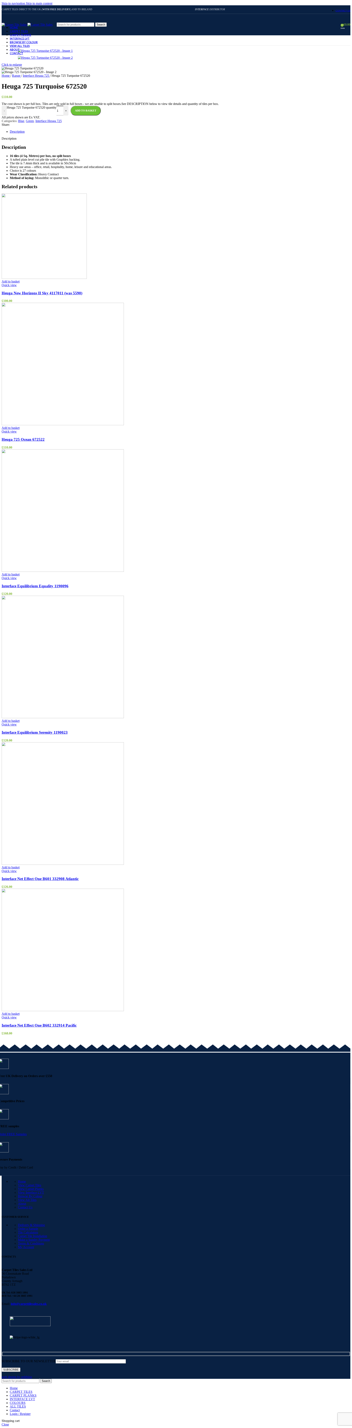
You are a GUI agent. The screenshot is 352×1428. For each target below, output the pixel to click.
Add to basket (85, 110)
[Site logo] (15, 24)
